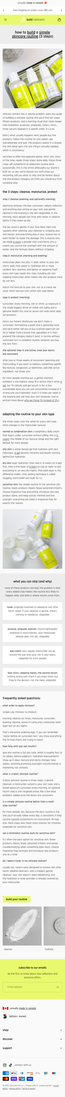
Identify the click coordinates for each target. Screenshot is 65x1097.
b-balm (33, 467)
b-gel (17, 453)
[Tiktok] (10, 1065)
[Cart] (60, 19)
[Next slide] (61, 10)
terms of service (28, 1088)
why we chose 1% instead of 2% (41, 400)
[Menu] (5, 20)
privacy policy (14, 1088)
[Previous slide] (3, 10)
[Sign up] (57, 987)
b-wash (17, 242)
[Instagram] (5, 1065)
